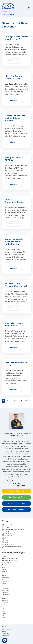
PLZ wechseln (9, 14)
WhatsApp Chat (18, 497)
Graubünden (6, 577)
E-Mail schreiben (18, 509)
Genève (4, 571)
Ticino (3, 607)
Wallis (4, 613)
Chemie (6, 531)
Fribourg (4, 569)
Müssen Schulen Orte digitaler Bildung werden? (15, 118)
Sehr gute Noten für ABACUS (14, 158)
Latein (6, 542)
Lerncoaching (8, 544)
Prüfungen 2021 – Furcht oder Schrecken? (16, 37)
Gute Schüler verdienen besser (16, 363)
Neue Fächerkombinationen (12, 546)
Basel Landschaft (7, 563)
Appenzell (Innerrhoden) (9, 560)
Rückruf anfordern (17, 503)
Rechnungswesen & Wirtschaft (14, 529)
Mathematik (8, 525)
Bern (3, 567)
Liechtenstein (6, 581)
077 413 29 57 (17, 491)
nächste (28, 401)
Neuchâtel (5, 586)
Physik (6, 527)
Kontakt (4, 631)
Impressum (5, 635)
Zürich (4, 618)
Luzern (4, 584)
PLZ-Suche (5, 627)
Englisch (6, 540)
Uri (3, 609)
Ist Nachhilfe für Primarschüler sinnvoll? (16, 284)
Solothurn (5, 600)
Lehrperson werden (8, 629)
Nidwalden (5, 588)
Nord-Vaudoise (6, 590)
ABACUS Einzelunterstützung (14, 200)
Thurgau (4, 605)
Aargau (4, 556)
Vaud (3, 611)
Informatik (7, 533)
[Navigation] (28, 8)
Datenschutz (6, 633)
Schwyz (4, 598)
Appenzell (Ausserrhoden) (10, 558)
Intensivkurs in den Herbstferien (14, 324)
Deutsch (7, 538)
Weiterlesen (13, 61)
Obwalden (5, 592)
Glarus (4, 575)
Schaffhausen (6, 594)
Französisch (8, 536)
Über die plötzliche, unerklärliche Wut (14, 77)
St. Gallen (5, 602)
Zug (3, 615)
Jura (3, 579)
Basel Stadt (5, 565)
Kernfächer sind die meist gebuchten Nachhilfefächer (14, 241)
